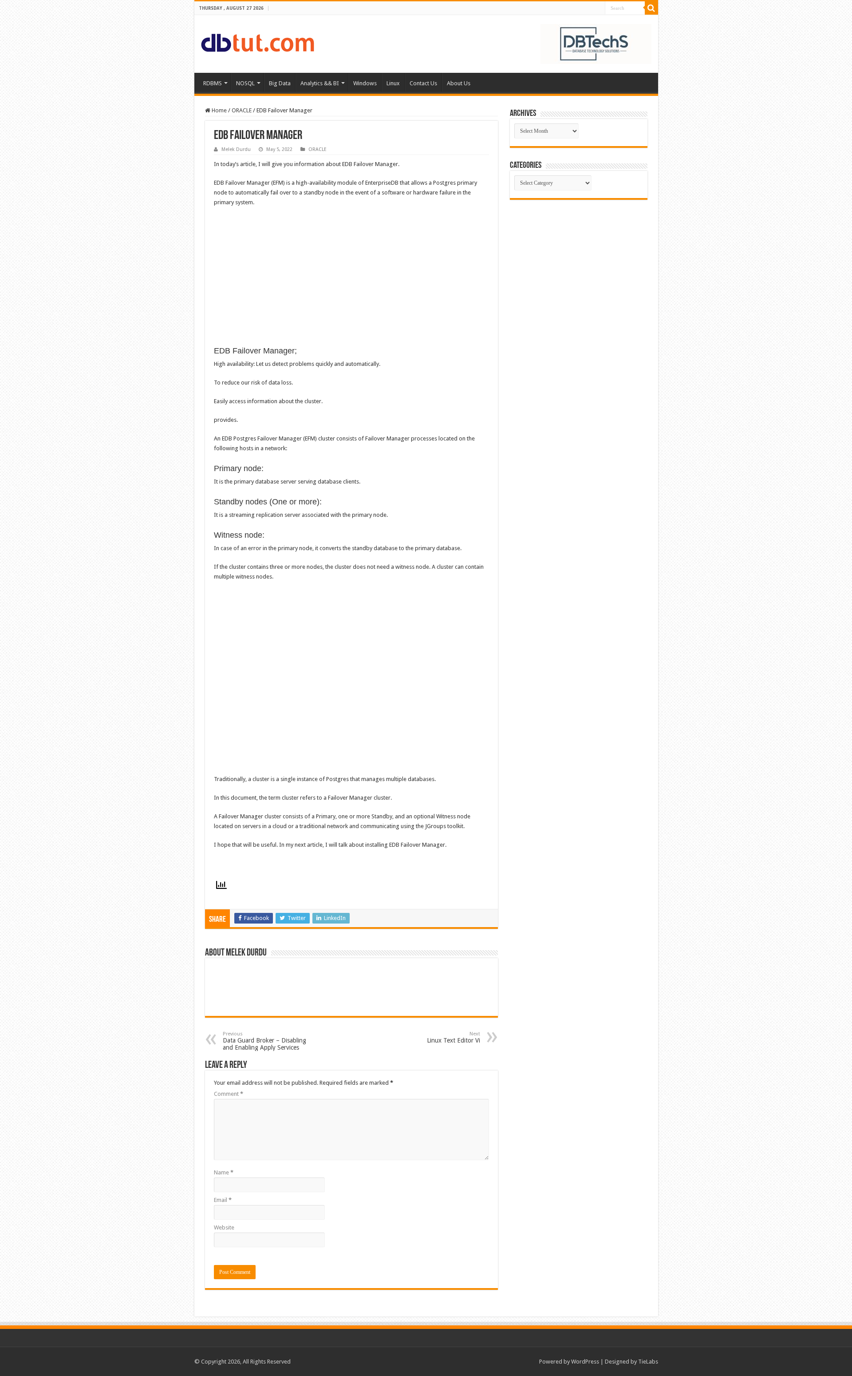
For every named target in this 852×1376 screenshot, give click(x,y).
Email (223, 1200)
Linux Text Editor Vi (453, 1037)
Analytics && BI (319, 83)
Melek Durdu (236, 149)
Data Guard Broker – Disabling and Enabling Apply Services (264, 1041)
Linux (393, 83)
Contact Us (423, 83)
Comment (228, 1093)
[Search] (651, 8)
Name (223, 1172)
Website (224, 1227)
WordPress (585, 1361)
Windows (365, 83)
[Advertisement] (578, 266)
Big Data (280, 83)
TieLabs (648, 1361)
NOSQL (245, 83)
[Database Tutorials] (257, 41)
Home (218, 110)
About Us (458, 83)
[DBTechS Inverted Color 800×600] (595, 43)
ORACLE (242, 110)
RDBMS (212, 83)
